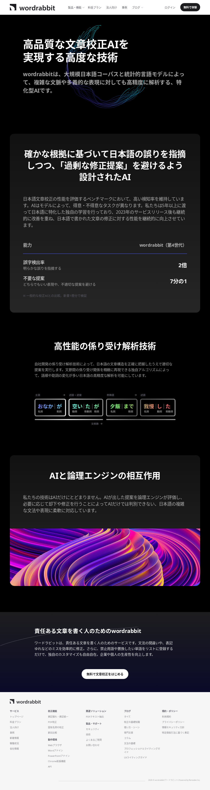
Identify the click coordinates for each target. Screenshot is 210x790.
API (50, 766)
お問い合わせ (92, 745)
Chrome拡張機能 (57, 761)
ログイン (170, 7)
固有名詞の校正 (56, 727)
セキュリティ (92, 729)
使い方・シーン (132, 727)
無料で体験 (190, 7)
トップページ (16, 716)
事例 (124, 7)
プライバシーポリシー (173, 721)
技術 (88, 734)
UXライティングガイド (135, 757)
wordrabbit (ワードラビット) (167, 780)
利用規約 (166, 716)
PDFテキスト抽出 (95, 716)
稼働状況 (14, 743)
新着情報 (14, 738)
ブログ (136, 7)
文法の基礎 (129, 743)
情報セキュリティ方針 (173, 727)
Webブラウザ (55, 745)
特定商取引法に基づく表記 (175, 732)
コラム (127, 738)
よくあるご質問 (94, 739)
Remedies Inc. (194, 780)
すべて (127, 716)
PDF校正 (52, 721)
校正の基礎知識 (132, 721)
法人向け (111, 7)
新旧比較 (52, 732)
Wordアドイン (55, 750)
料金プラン (15, 721)
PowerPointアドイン (59, 755)
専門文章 (128, 732)
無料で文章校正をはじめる (105, 674)
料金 (94, 7)
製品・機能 (74, 7)
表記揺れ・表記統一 (58, 716)
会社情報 (14, 748)
